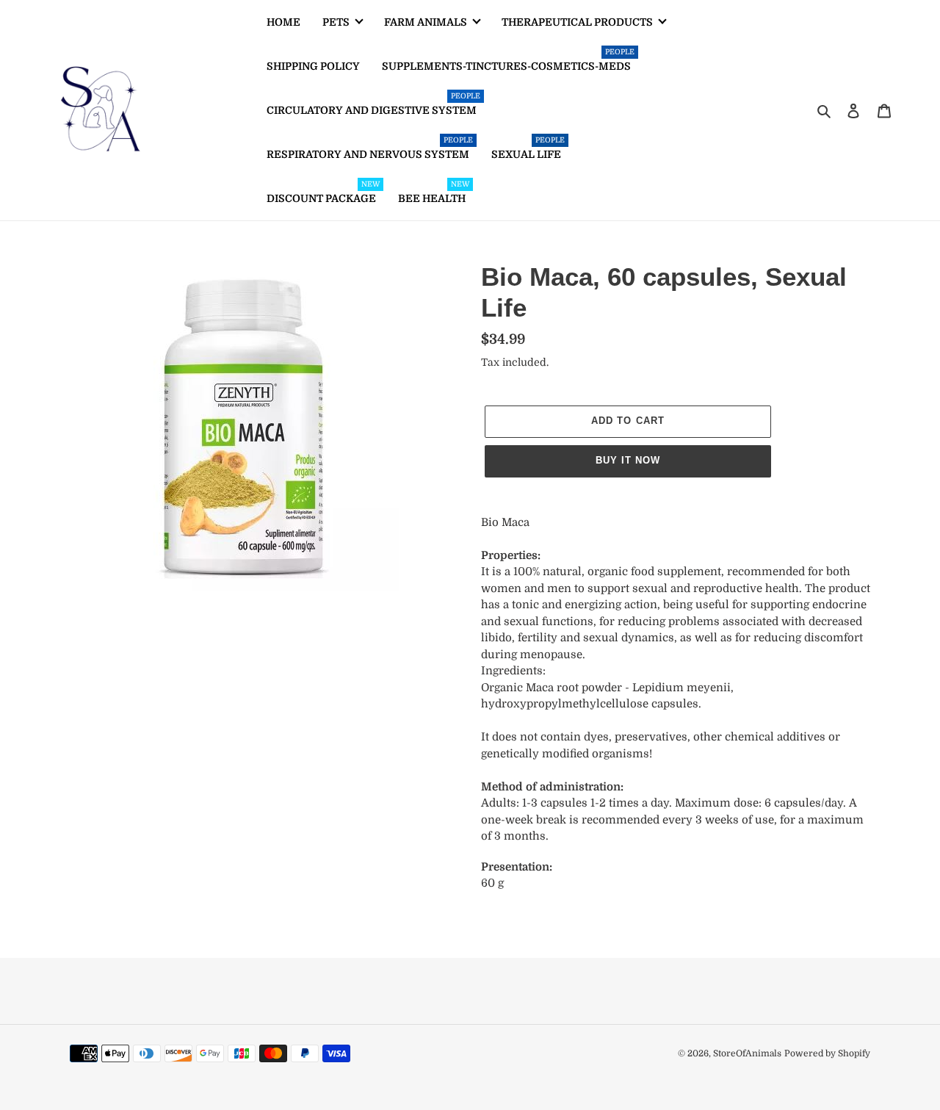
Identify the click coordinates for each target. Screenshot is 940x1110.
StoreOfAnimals (747, 1053)
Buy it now (628, 460)
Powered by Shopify (827, 1053)
